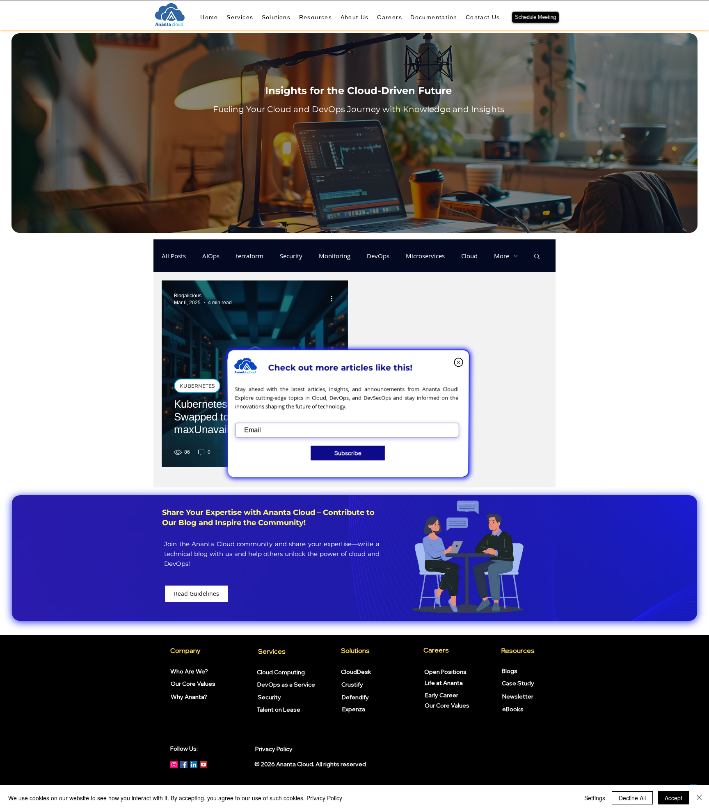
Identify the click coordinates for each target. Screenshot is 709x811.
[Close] (699, 797)
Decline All (632, 798)
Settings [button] (594, 798)
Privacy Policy (324, 798)
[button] (458, 361)
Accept (673, 798)
